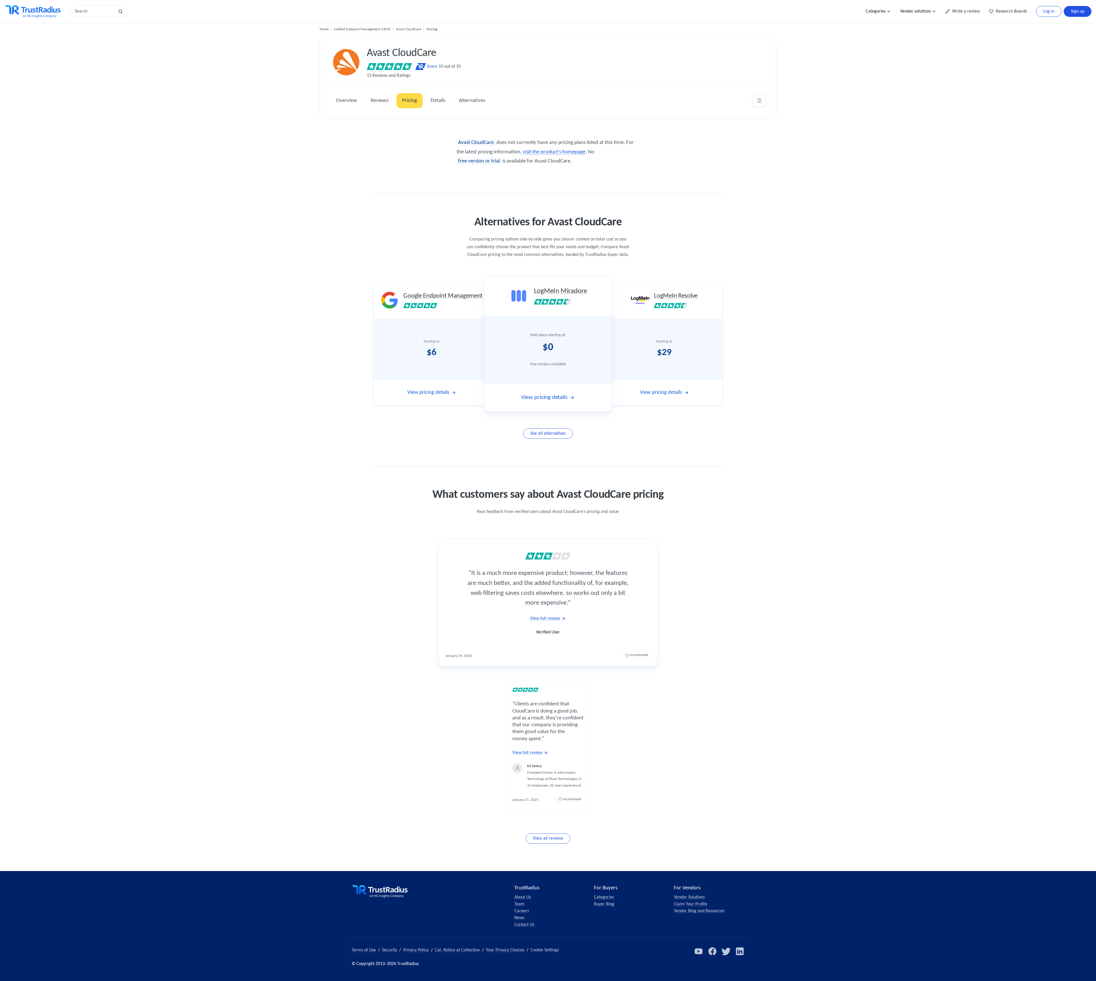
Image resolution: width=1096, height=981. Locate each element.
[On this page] (759, 100)
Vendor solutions (915, 11)
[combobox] (94, 11)
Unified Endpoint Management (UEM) (362, 29)
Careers (521, 911)
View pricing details (428, 392)
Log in (1048, 11)
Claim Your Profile (690, 904)
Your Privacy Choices (505, 950)
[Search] (120, 11)
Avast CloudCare (408, 29)
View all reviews (548, 838)
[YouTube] (698, 951)
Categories (876, 11)
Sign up (1077, 11)
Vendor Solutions (689, 897)
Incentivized (639, 655)
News (519, 918)
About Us (522, 897)
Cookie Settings (545, 950)
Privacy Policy (416, 950)
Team (519, 904)
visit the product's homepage (554, 152)
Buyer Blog (604, 904)
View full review (545, 618)
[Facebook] (712, 951)
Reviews (379, 100)
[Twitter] (726, 951)
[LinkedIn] (739, 951)
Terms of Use (364, 950)
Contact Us (524, 924)
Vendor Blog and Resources (699, 911)
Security (389, 950)
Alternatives (472, 100)
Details (438, 100)
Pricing (409, 100)
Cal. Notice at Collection (457, 950)
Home (324, 29)
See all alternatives (548, 433)
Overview (346, 100)
